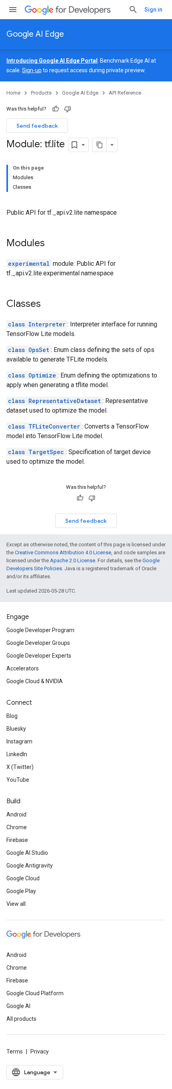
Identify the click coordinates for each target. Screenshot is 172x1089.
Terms (14, 1051)
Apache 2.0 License (72, 560)
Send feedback (37, 125)
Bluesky (16, 728)
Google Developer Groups (38, 643)
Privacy (39, 1051)
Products (41, 93)
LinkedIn (16, 754)
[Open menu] (13, 9)
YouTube (17, 780)
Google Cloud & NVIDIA (34, 681)
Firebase (17, 840)
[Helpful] (56, 109)
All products (21, 1019)
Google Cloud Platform (35, 993)
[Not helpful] (68, 109)
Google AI (18, 1006)
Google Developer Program (40, 630)
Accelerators (22, 668)
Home (13, 93)
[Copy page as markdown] (99, 145)
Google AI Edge (35, 34)
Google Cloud (23, 878)
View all (16, 904)
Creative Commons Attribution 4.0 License (63, 552)
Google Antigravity (29, 865)
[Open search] (133, 9)
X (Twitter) (20, 767)
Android (16, 814)
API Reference (125, 93)
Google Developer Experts (38, 655)
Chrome (16, 827)
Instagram (19, 741)
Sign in (153, 9)
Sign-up (32, 70)
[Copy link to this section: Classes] (49, 304)
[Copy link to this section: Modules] (53, 244)
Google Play (21, 891)
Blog (12, 716)
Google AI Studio (27, 853)
